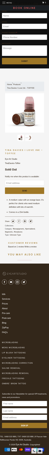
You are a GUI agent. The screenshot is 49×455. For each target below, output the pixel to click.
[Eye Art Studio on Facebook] (5, 282)
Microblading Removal (15, 373)
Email (4, 22)
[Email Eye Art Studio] (24, 282)
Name (4, 11)
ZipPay (5, 327)
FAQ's (5, 332)
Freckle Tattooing (13, 378)
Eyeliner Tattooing (13, 358)
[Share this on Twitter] (12, 221)
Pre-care (6, 313)
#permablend (30, 229)
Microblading (10, 342)
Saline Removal (11, 368)
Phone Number (9, 33)
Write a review (30, 246)
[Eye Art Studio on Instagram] (18, 282)
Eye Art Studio (11, 159)
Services (6, 299)
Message (6, 44)
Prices (5, 304)
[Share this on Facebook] (18, 221)
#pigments (9, 232)
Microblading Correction (17, 363)
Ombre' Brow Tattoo (14, 384)
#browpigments (18, 229)
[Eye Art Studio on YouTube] (11, 282)
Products (17, 84)
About (4, 308)
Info (3, 294)
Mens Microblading (13, 348)
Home (9, 84)
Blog (4, 323)
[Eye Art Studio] (24, 2)
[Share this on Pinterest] (24, 221)
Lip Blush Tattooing (14, 353)
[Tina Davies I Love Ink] (24, 113)
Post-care (6, 318)
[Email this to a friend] (30, 221)
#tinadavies (18, 232)
